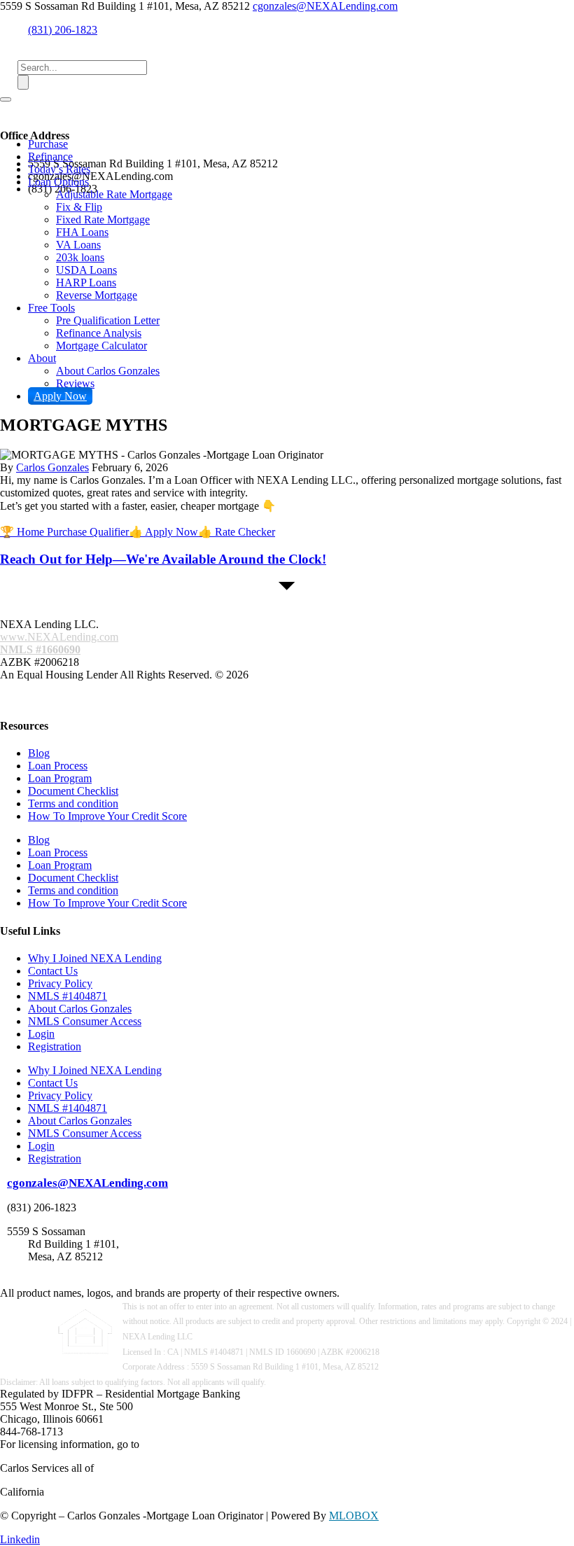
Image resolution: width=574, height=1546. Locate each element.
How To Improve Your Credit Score (107, 816)
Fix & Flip (79, 207)
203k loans (80, 257)
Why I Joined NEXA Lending (95, 958)
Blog (39, 753)
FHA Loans (82, 232)
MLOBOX (354, 1515)
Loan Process (58, 766)
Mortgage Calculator (101, 345)
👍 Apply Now (163, 532)
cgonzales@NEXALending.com (325, 6)
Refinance (50, 156)
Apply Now (60, 396)
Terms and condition (73, 803)
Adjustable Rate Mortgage (114, 194)
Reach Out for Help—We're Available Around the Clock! (163, 559)
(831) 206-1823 (62, 30)
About (42, 358)
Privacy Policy (60, 983)
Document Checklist (73, 791)
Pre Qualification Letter (108, 320)
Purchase (48, 144)
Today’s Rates (59, 169)
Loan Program (60, 778)
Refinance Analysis (98, 333)
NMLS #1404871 (67, 996)
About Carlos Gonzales (108, 371)
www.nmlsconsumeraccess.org (210, 1444)
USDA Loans (86, 270)
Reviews (75, 383)
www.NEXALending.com (59, 637)
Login (41, 1034)
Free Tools (51, 308)
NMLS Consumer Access (84, 1021)
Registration (54, 1046)
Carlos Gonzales (52, 467)
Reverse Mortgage (96, 295)
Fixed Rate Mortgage (103, 219)
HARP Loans (86, 282)
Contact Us (53, 971)
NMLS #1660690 (40, 649)
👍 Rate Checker (236, 532)
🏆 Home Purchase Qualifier (64, 532)
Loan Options (58, 182)
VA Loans (78, 245)
